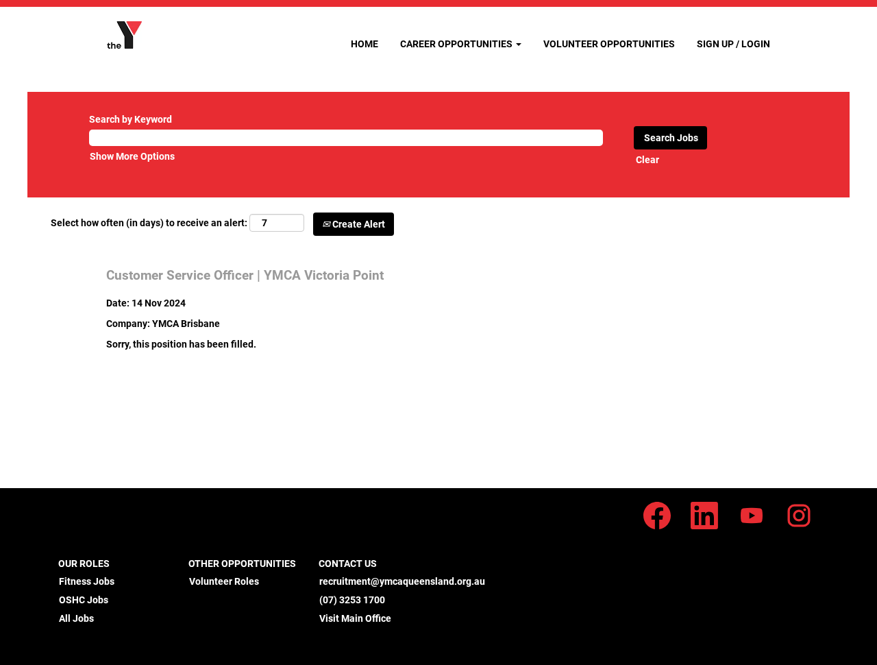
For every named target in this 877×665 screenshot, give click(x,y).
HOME (364, 43)
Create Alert (357, 224)
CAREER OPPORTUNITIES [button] (457, 43)
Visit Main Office (355, 618)
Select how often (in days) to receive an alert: (149, 222)
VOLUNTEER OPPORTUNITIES (609, 43)
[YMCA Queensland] (124, 35)
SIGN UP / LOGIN (733, 43)
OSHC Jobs (83, 599)
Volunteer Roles (224, 581)
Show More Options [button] (132, 156)
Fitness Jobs (86, 581)
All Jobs (76, 618)
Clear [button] (647, 159)
